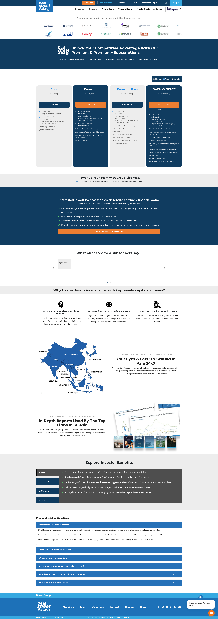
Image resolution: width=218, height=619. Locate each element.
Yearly (167, 79)
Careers (129, 607)
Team (83, 607)
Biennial (176, 79)
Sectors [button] (93, 9)
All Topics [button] (157, 9)
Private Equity (108, 9)
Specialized (44, 482)
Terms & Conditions (56, 617)
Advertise (98, 607)
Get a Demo (164, 105)
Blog (143, 607)
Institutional (44, 491)
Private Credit (143, 9)
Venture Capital (125, 9)
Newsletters (106, 3)
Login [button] (176, 3)
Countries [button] (79, 9)
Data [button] (133, 3)
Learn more (165, 110)
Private (42, 472)
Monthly (158, 79)
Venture (42, 500)
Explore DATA (109, 231)
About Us (68, 607)
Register (54, 105)
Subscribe (88, 3)
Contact (114, 607)
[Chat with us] (211, 613)
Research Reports (150, 3)
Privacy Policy (41, 617)
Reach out (79, 181)
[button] (53, 268)
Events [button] (121, 3)
